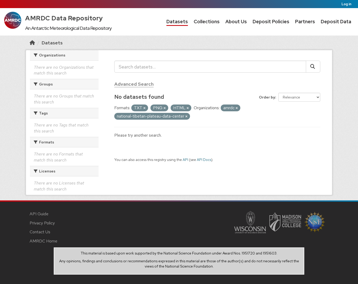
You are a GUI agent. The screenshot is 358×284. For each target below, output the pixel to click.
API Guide (39, 214)
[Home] (32, 43)
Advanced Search (134, 84)
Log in (346, 4)
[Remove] (144, 108)
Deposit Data (336, 22)
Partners (305, 22)
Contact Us (40, 232)
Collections (207, 22)
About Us (236, 22)
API (185, 159)
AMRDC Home (43, 241)
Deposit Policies (271, 22)
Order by (267, 97)
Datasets (177, 22)
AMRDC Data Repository (64, 18)
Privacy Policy (42, 223)
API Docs (204, 159)
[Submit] (313, 67)
